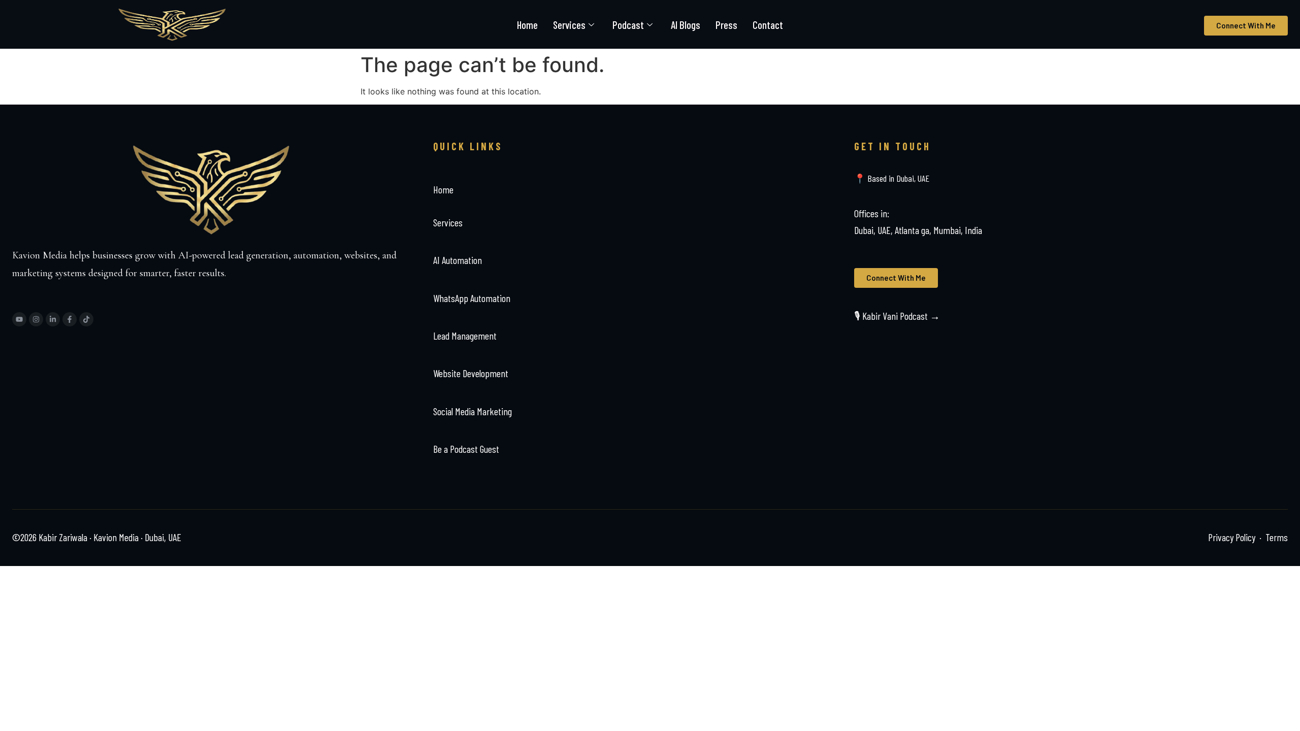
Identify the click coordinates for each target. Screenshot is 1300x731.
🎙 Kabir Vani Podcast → (897, 316)
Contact (768, 24)
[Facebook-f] (69, 319)
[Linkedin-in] (53, 319)
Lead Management (465, 335)
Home (527, 24)
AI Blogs (685, 24)
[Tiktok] (86, 319)
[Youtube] (19, 319)
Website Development (470, 373)
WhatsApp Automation (471, 298)
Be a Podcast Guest (466, 449)
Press (726, 24)
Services (569, 24)
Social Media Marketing (472, 411)
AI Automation (457, 260)
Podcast (628, 24)
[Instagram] (36, 319)
